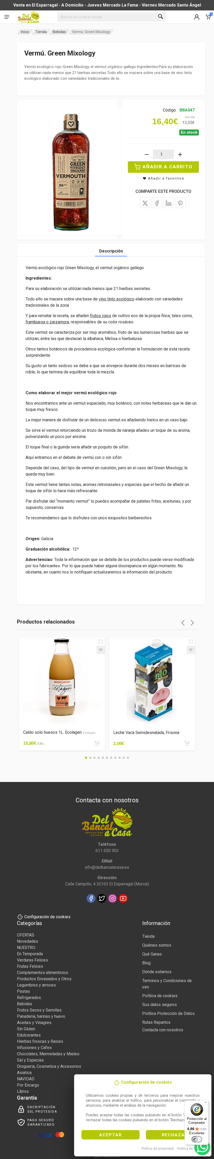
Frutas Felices (30, 966)
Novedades (27, 941)
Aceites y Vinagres (34, 1022)
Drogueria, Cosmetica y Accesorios (49, 1066)
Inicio (25, 32)
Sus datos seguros (159, 1004)
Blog (146, 962)
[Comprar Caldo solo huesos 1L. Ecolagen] (97, 743)
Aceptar (110, 1134)
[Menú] (206, 1103)
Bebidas (59, 32)
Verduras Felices (32, 960)
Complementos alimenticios (42, 972)
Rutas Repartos (156, 1022)
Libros (23, 1091)
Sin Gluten (26, 1028)
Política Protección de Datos (168, 1013)
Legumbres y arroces (36, 985)
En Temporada (30, 953)
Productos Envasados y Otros (44, 978)
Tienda (41, 32)
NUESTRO (26, 947)
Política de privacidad (157, 1148)
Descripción (111, 251)
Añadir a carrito (167, 166)
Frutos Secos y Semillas (39, 1010)
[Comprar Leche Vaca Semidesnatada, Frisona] (187, 743)
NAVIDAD (25, 1078)
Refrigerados (29, 997)
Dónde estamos (156, 971)
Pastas (23, 991)
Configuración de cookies (47, 916)
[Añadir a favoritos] (101, 650)
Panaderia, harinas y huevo (41, 1016)
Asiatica (24, 1072)
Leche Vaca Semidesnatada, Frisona (146, 732)
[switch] (197, 1139)
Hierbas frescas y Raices (40, 1041)
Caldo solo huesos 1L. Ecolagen (59, 732)
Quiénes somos (156, 945)
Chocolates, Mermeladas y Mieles (48, 1053)
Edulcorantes (29, 1035)
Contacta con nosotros (162, 1029)
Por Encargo (28, 1085)
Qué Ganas (152, 954)
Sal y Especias (30, 1060)
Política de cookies (191, 1148)
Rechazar (175, 1134)
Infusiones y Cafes (34, 1047)
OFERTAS (25, 935)
